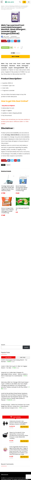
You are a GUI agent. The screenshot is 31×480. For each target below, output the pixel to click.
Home (2, 6)
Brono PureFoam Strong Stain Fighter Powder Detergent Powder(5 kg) (22, 188)
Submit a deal (24, 2)
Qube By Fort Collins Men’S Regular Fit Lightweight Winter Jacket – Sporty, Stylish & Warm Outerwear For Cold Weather (14, 374)
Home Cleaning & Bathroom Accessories (16, 6)
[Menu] (2, 2)
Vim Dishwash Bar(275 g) (22, 209)
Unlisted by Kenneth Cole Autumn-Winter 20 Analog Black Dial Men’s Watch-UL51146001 (18, 422)
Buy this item (24, 426)
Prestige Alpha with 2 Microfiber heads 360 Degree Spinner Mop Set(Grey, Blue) (7, 188)
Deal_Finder (6, 36)
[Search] (20, 2)
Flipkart (8, 165)
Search (3, 344)
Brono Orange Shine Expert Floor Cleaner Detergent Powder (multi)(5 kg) (7, 210)
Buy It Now (15, 56)
